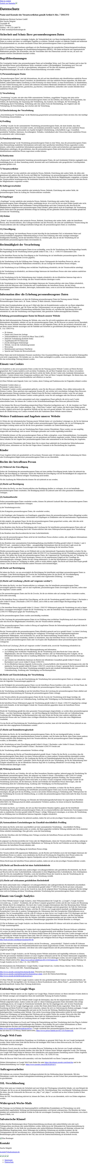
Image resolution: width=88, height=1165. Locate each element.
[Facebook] (1, 1156)
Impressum (8, 1160)
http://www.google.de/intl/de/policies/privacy (16, 976)
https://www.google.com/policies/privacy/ (41, 1064)
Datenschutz (9, 1162)
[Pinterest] (6, 1156)
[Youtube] (8, 1156)
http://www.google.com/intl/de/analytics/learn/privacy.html (21, 974)
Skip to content (5, 1)
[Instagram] (3, 1156)
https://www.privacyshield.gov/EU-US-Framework (39, 960)
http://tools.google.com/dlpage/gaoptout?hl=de (16, 940)
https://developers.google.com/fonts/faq (59, 1062)
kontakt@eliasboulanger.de (10, 1152)
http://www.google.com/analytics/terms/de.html (17, 972)
